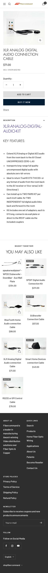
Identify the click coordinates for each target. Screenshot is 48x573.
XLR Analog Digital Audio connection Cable (12, 363)
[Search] (9, 4)
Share (6, 109)
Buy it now (24, 102)
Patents (30, 457)
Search (30, 425)
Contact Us (32, 468)
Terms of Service (11, 487)
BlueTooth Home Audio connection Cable (12, 323)
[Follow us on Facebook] (6, 546)
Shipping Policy (10, 492)
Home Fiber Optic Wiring (35, 438)
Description (9, 120)
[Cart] (43, 4)
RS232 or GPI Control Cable (12, 400)
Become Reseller (35, 462)
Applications (33, 446)
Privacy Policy (10, 481)
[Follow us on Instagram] (12, 546)
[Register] (41, 523)
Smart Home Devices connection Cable (35, 361)
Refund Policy (9, 498)
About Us (31, 451)
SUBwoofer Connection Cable (35, 317)
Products (31, 431)
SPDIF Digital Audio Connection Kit (35, 282)
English (8, 557)
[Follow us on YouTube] (18, 546)
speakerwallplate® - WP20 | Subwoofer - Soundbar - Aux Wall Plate (12, 276)
